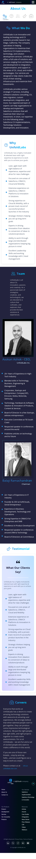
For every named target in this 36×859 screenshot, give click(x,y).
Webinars (24, 830)
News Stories (25, 819)
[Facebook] (18, 843)
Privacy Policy (18, 839)
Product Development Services (5, 812)
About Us (4, 792)
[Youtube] (28, 843)
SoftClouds (11, 2)
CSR (23, 824)
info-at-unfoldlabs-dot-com (15, 767)
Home (3, 789)
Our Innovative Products (5, 818)
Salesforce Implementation (26, 793)
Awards (24, 811)
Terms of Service (27, 839)
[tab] (5, 16)
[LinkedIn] (8, 843)
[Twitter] (13, 843)
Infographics (25, 817)
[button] (33, 2)
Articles (24, 809)
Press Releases (26, 822)
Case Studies (25, 814)
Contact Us (4, 795)
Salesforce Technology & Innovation (28, 799)
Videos (24, 827)
